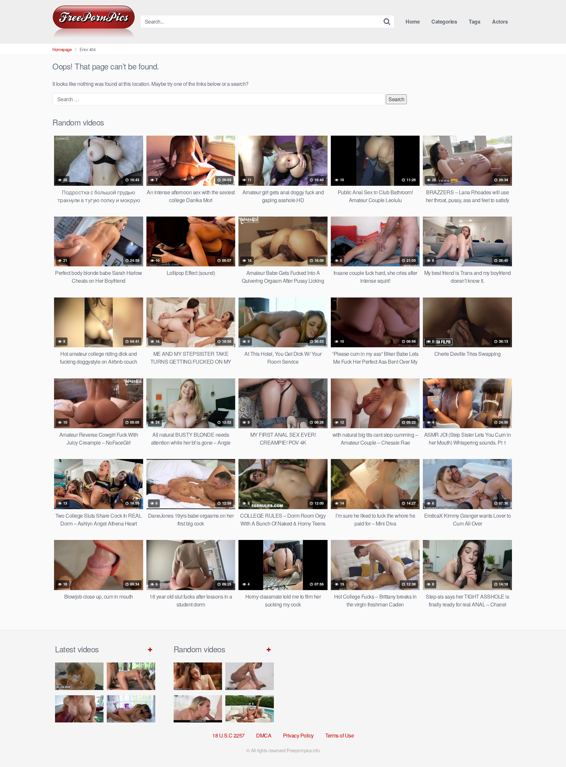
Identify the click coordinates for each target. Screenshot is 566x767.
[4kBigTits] (93, 21)
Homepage (61, 49)
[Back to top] (548, 746)
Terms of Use (339, 735)
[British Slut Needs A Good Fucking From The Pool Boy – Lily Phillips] (249, 708)
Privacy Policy (298, 735)
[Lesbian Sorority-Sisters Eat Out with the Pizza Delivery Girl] (198, 676)
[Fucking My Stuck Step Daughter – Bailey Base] (79, 708)
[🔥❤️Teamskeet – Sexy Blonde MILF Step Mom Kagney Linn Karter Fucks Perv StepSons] (198, 708)
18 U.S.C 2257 (228, 735)
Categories (444, 21)
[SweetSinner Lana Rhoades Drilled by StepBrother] (131, 708)
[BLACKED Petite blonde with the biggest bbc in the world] (249, 676)
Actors (500, 21)
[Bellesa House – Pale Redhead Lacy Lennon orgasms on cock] (79, 676)
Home (413, 21)
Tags (474, 21)
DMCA (263, 735)
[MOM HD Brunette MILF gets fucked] (131, 676)
